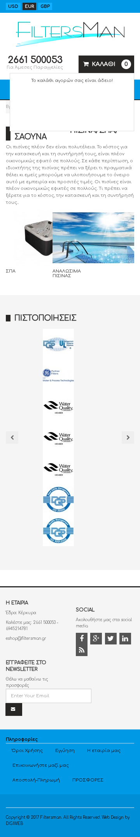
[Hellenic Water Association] (58, 437)
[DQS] (58, 344)
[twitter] (111, 639)
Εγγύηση (65, 750)
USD (13, 6)
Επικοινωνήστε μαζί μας (40, 765)
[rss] (82, 651)
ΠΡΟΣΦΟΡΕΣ (87, 780)
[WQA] (58, 468)
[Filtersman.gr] (70, 33)
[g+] (96, 639)
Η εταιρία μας (104, 750)
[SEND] (13, 709)
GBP (45, 6)
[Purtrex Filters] (58, 375)
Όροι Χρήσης (27, 750)
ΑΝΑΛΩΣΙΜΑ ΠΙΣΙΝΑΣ (66, 273)
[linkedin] (126, 639)
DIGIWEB (14, 823)
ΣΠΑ (11, 271)
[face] (82, 639)
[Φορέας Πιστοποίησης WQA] (58, 406)
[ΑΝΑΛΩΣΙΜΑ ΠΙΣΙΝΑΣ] (93, 237)
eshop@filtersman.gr (26, 638)
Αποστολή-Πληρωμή (36, 780)
